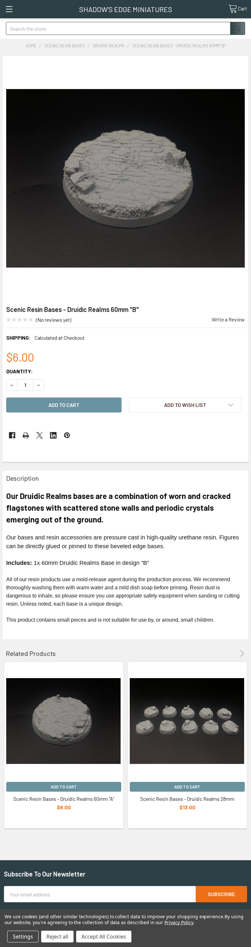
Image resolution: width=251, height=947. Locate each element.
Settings (23, 936)
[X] (39, 435)
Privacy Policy (178, 922)
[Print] (26, 435)
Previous (233, 653)
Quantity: (19, 371)
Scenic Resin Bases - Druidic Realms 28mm (187, 799)
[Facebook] (12, 435)
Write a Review (228, 319)
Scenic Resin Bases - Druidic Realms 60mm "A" (63, 799)
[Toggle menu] (9, 9)
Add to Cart (64, 786)
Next (241, 653)
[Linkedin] (53, 435)
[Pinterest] (67, 435)
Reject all (57, 936)
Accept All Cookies (103, 936)
